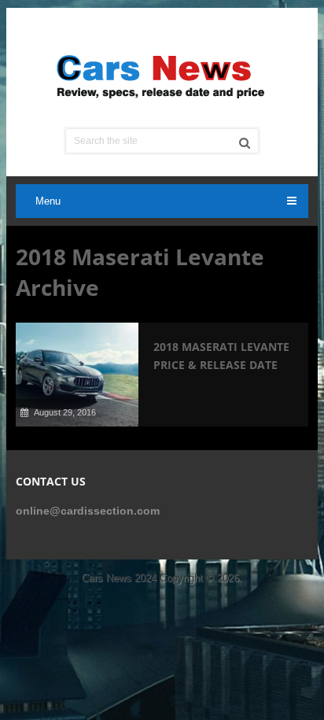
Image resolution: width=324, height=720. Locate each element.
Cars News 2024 (119, 578)
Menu (48, 201)
